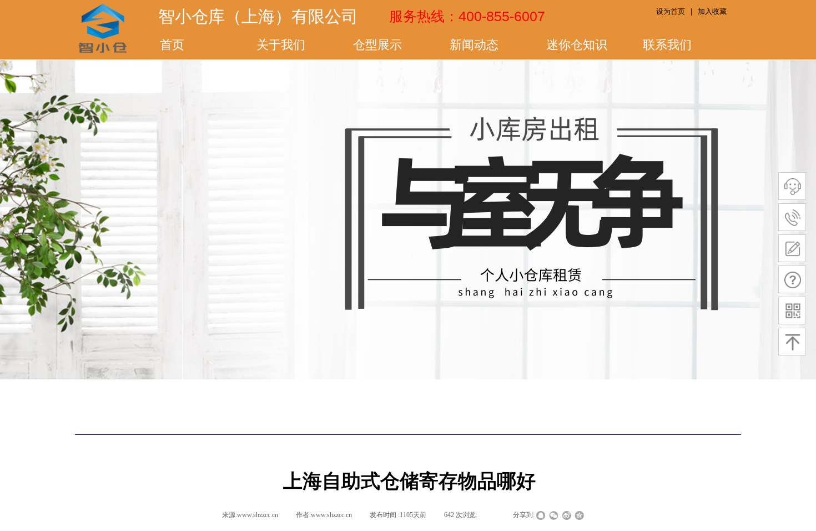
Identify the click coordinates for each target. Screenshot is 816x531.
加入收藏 (712, 11)
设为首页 (670, 11)
